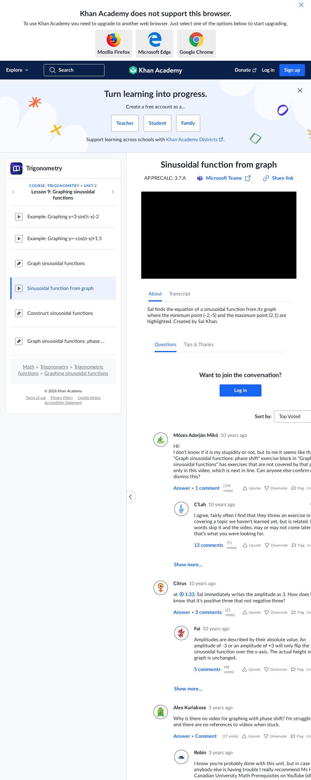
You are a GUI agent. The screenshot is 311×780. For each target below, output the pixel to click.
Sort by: (263, 416)
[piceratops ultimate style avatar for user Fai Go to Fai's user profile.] (180, 633)
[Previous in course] (13, 192)
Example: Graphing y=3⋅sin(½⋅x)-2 (63, 216)
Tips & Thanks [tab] (199, 344)
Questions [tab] (165, 344)
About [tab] (155, 293)
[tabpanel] (218, 313)
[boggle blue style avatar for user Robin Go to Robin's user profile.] (180, 757)
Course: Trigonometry (54, 186)
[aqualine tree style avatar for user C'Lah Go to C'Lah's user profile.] (180, 509)
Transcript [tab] (179, 293)
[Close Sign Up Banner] (300, 90)
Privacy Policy (62, 398)
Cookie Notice (89, 398)
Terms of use (36, 398)
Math (28, 367)
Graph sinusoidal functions (56, 263)
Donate (243, 70)
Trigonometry (54, 367)
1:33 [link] (189, 594)
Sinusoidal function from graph (60, 288)
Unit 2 (90, 186)
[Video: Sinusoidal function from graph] (218, 235)
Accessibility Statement (63, 402)
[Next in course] (112, 192)
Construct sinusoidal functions (60, 313)
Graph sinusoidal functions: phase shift (66, 341)
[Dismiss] (301, 5)
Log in (268, 70)
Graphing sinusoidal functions (76, 373)
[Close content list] (131, 497)
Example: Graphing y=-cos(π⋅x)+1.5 (64, 238)
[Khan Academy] (155, 70)
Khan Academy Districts (191, 139)
